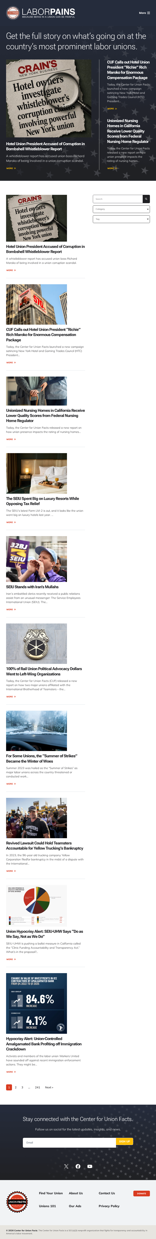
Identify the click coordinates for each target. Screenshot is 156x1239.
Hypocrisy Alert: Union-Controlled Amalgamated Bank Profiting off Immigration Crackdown (43, 1043)
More (9, 168)
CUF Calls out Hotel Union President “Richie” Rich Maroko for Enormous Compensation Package (43, 334)
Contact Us (107, 1193)
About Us (76, 1193)
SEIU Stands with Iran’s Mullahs (32, 586)
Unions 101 (47, 1206)
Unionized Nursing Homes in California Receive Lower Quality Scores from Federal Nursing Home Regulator (128, 131)
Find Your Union (51, 1193)
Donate (141, 1193)
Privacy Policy (109, 1206)
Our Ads (75, 1206)
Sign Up (124, 1141)
